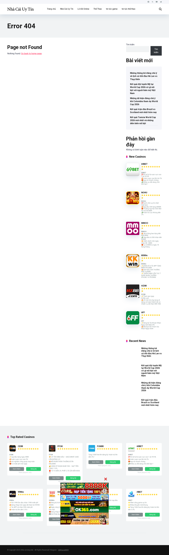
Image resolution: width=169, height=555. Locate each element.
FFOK (60, 446)
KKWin (144, 255)
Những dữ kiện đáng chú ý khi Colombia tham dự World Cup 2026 (144, 101)
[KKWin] (132, 266)
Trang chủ (51, 9)
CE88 (20, 446)
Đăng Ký (34, 469)
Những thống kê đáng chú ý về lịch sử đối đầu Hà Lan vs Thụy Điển (143, 76)
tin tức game (112, 9)
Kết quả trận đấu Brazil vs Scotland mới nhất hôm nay (143, 111)
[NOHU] (132, 204)
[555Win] (52, 496)
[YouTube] (157, 2)
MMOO (144, 223)
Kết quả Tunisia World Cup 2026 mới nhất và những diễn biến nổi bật (143, 120)
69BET (144, 164)
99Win (21, 492)
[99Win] (12, 496)
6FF (143, 312)
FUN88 (100, 446)
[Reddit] (161, 2)
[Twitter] (152, 2)
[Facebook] (148, 2)
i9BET (139, 492)
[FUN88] (91, 451)
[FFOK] (52, 451)
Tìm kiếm (130, 44)
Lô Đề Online (83, 9)
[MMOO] (132, 234)
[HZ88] (132, 297)
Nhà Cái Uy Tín (66, 9)
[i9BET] (131, 496)
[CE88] (12, 451)
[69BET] (132, 175)
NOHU (144, 192)
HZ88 (144, 285)
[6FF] (132, 323)
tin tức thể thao (128, 9)
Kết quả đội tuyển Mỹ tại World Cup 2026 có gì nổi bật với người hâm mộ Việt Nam (142, 89)
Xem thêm (16, 469)
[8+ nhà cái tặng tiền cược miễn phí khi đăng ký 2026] (20, 8)
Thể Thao (97, 9)
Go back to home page (31, 53)
